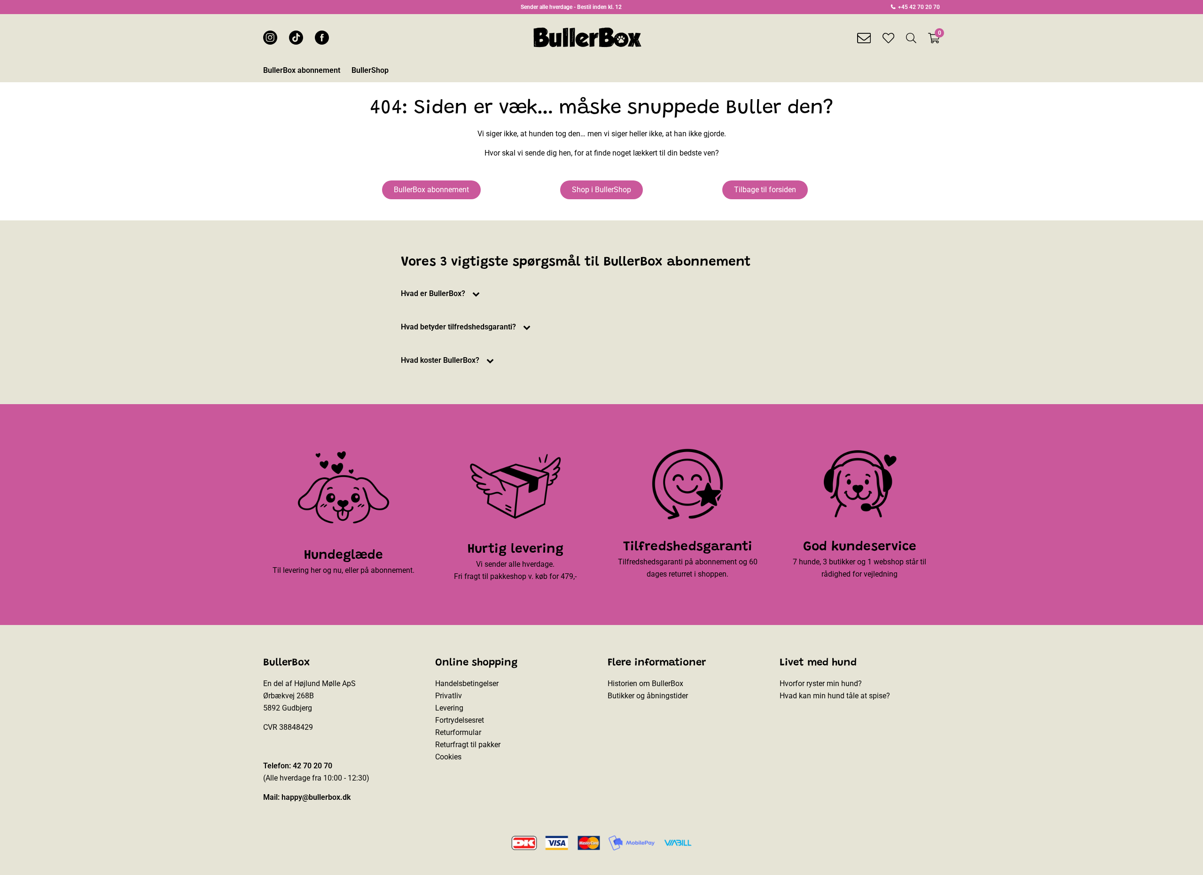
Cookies (448, 756)
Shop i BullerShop (601, 189)
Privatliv (448, 695)
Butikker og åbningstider (648, 695)
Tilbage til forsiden (765, 189)
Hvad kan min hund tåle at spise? (835, 695)
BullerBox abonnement (431, 189)
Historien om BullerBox (645, 683)
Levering (449, 707)
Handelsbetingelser (467, 683)
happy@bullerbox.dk (316, 797)
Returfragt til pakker (467, 744)
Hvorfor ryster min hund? (821, 683)
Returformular (458, 732)
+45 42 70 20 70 (918, 7)
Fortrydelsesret (459, 720)
